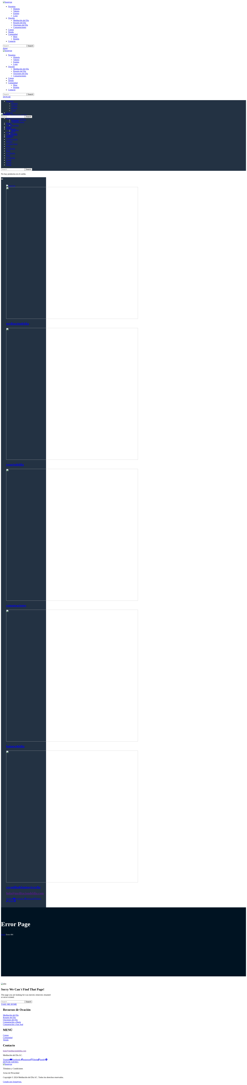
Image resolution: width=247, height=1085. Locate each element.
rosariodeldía (15, 464)
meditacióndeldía (17, 323)
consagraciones (16, 605)
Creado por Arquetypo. (12, 1082)
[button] (123, 48)
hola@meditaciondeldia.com (25, 893)
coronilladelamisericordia (23, 887)
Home (3, 935)
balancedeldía (15, 746)
